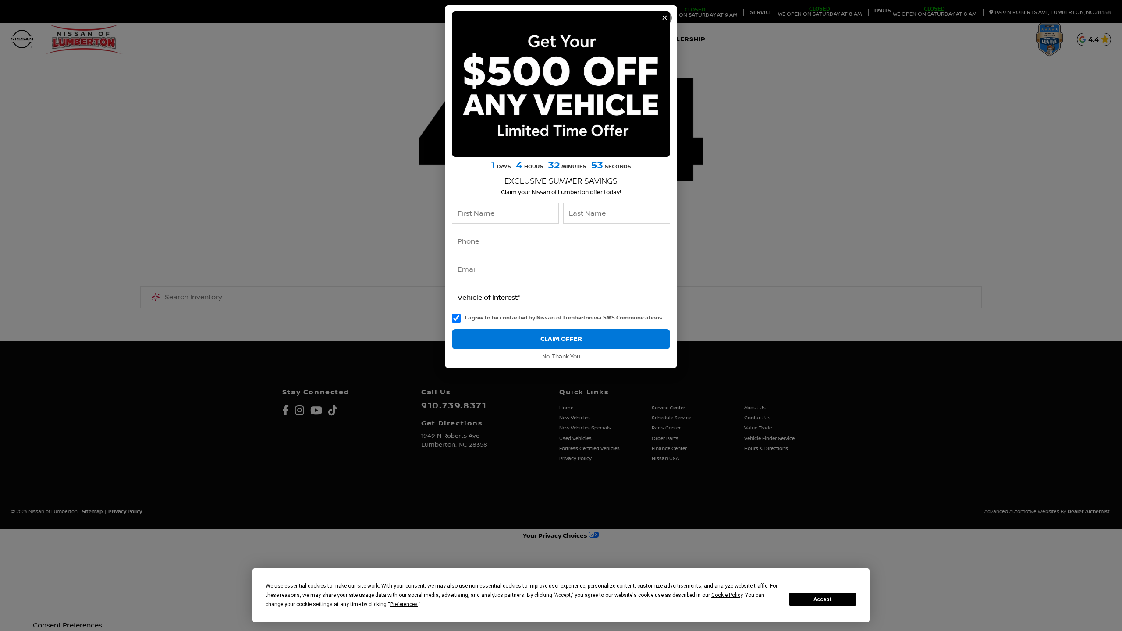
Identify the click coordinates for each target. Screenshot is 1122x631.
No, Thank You (561, 357)
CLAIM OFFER (561, 339)
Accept (822, 599)
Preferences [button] (404, 604)
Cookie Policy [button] (726, 595)
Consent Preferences (67, 625)
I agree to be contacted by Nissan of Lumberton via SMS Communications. (564, 318)
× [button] (665, 17)
